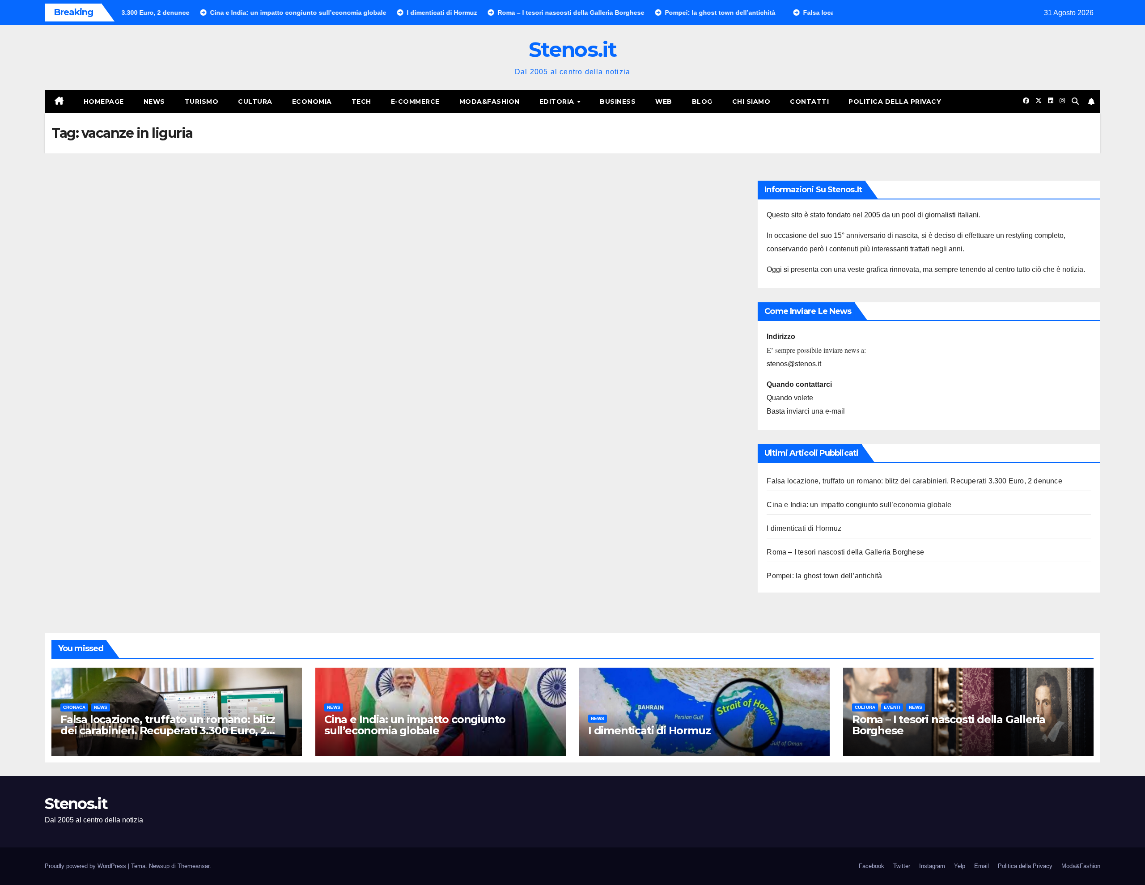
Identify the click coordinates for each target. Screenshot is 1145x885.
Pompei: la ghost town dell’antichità (824, 576)
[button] (1075, 101)
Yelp (959, 866)
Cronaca (74, 707)
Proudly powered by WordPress (86, 866)
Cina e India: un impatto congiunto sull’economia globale (859, 504)
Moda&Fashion (489, 101)
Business (618, 101)
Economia (312, 101)
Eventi (892, 707)
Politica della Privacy (894, 101)
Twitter (901, 866)
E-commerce (415, 101)
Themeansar (193, 866)
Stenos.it (572, 49)
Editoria (558, 101)
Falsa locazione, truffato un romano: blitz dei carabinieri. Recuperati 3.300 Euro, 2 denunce (914, 481)
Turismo (202, 101)
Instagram (932, 866)
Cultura (255, 101)
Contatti (809, 101)
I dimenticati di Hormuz (804, 528)
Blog (702, 101)
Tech (361, 101)
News (154, 101)
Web (663, 101)
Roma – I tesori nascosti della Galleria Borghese (845, 552)
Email (981, 866)
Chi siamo (751, 101)
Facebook (871, 866)
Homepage (104, 101)
